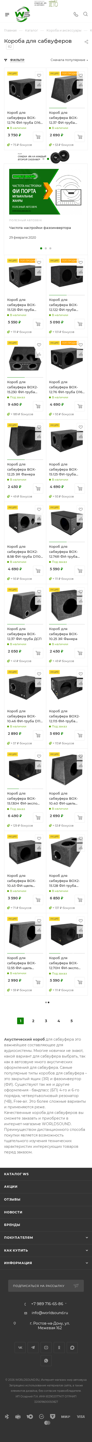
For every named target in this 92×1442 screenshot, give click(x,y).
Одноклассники (59, 1347)
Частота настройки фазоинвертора (40, 228)
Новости (13, 1212)
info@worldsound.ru (50, 1313)
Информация (18, 1263)
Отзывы (12, 1199)
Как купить (16, 1250)
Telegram (33, 1347)
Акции (11, 1187)
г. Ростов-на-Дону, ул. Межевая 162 (50, 1326)
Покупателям (18, 1238)
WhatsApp (46, 1360)
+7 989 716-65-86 (47, 1304)
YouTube (46, 1347)
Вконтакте (20, 1347)
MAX (72, 1347)
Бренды (12, 1225)
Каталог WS (16, 1174)
